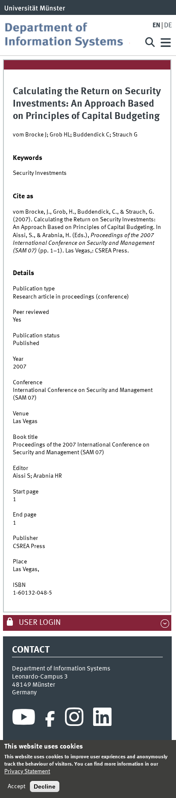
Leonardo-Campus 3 (40, 676)
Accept (16, 786)
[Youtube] (23, 719)
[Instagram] (74, 719)
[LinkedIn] (102, 719)
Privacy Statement (27, 772)
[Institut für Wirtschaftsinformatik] (70, 35)
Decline (45, 786)
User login (39, 623)
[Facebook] (50, 719)
